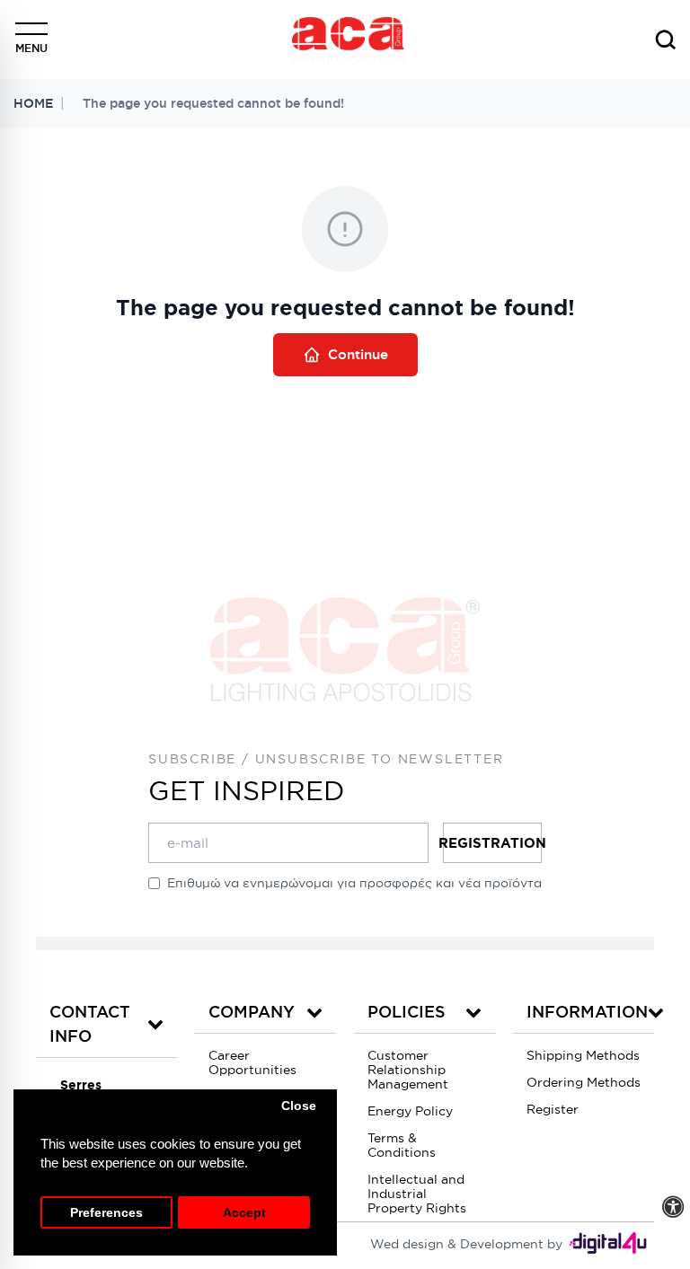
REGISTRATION (492, 842)
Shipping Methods (583, 1055)
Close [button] (298, 1106)
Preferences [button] (106, 1213)
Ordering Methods (583, 1082)
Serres (81, 1085)
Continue (358, 354)
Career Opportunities (252, 1062)
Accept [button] (244, 1213)
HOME (33, 103)
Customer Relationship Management (407, 1069)
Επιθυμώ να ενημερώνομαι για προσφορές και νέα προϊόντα (354, 883)
